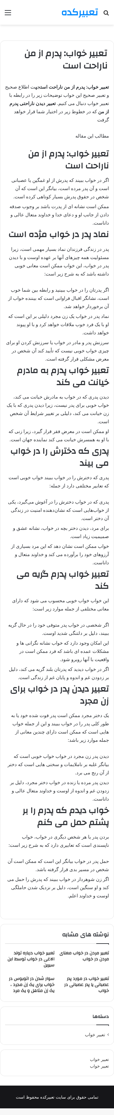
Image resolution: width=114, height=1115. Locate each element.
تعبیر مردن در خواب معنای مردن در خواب (84, 956)
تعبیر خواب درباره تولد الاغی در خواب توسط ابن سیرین (31, 959)
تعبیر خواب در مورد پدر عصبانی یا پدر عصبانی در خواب (86, 985)
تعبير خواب (95, 1034)
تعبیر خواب (99, 1059)
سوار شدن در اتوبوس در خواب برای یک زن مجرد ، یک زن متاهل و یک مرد (31, 985)
